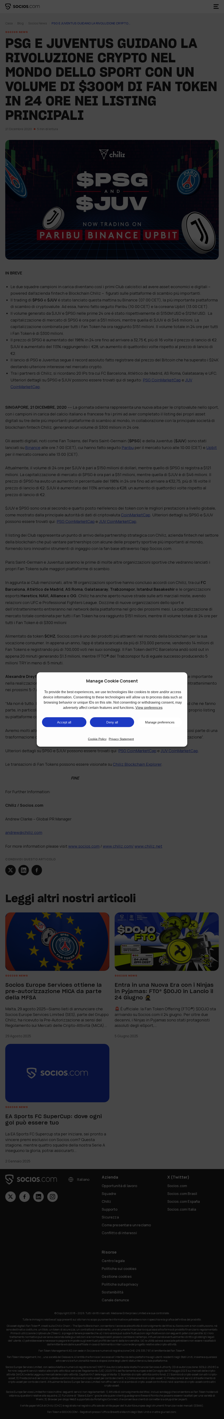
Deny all (112, 722)
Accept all (64, 722)
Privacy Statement (121, 739)
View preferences (149, 708)
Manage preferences (160, 722)
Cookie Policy (97, 739)
